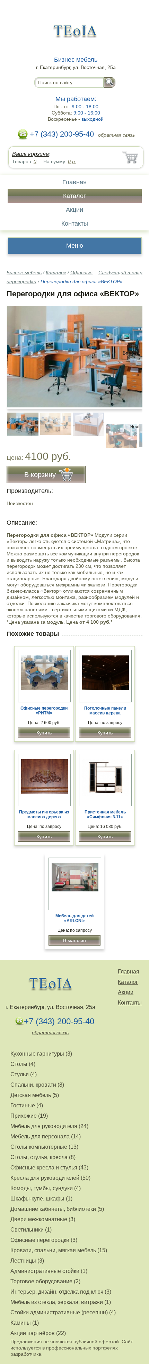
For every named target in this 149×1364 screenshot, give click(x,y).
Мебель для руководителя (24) (49, 1126)
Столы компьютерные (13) (44, 1147)
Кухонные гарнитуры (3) (41, 1054)
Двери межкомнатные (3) (42, 1219)
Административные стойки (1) (48, 1271)
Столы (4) (22, 1064)
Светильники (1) (31, 1230)
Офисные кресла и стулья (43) (49, 1167)
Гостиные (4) (26, 1105)
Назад (18, 353)
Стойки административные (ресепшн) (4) (63, 1312)
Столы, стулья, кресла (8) (43, 1157)
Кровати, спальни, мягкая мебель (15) (58, 1250)
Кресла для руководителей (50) (50, 1178)
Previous (19, 426)
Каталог (74, 195)
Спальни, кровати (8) (37, 1085)
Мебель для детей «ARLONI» (74, 918)
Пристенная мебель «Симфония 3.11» (105, 814)
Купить (44, 732)
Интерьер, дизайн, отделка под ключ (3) (60, 1292)
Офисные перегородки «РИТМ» (44, 710)
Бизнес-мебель (24, 272)
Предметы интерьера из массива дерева (44, 814)
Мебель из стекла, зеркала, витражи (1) (60, 1302)
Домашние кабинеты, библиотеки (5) (57, 1209)
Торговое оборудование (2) (45, 1281)
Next (135, 426)
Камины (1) (24, 1323)
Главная (74, 182)
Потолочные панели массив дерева (105, 710)
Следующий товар (120, 272)
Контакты (74, 223)
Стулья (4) (23, 1074)
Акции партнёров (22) (38, 1333)
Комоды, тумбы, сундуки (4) (45, 1188)
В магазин (74, 940)
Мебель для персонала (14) (45, 1136)
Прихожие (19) (29, 1116)
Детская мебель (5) (34, 1095)
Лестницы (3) (27, 1261)
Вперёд (131, 353)
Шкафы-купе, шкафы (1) (41, 1199)
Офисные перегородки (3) (43, 1240)
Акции (74, 209)
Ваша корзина (30, 154)
